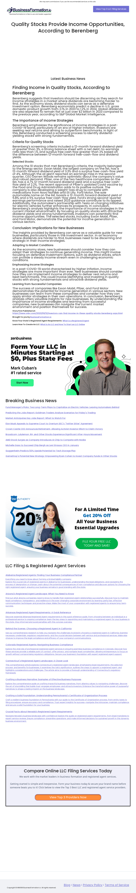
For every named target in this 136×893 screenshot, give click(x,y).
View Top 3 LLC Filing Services (111, 9)
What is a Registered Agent (76, 321)
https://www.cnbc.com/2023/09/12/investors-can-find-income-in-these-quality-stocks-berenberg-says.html (67, 313)
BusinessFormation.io (41, 317)
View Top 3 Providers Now (68, 797)
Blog (67, 885)
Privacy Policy (93, 885)
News (76, 885)
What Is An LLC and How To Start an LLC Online (62, 324)
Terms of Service (117, 885)
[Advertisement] (68, 54)
